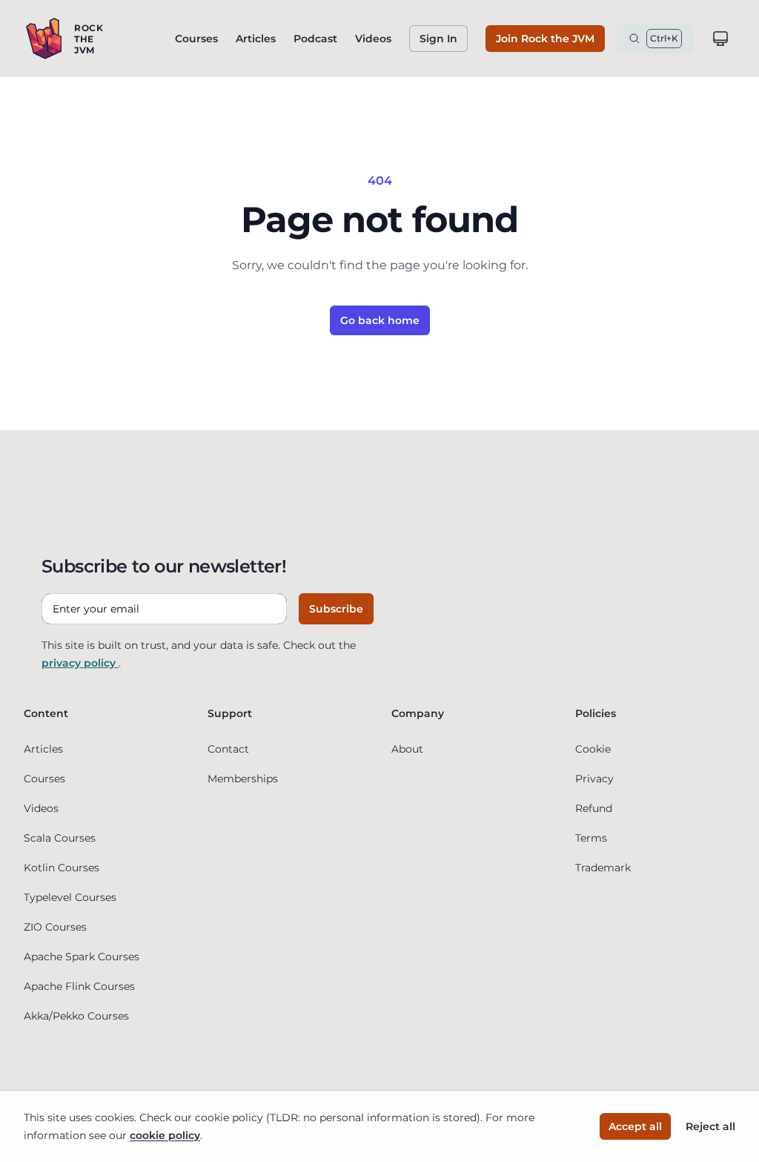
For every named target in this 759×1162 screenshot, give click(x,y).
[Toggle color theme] (720, 38)
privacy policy (80, 663)
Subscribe (336, 608)
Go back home (380, 320)
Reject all (710, 1126)
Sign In (438, 38)
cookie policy (165, 1135)
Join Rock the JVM (545, 38)
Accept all (635, 1126)
